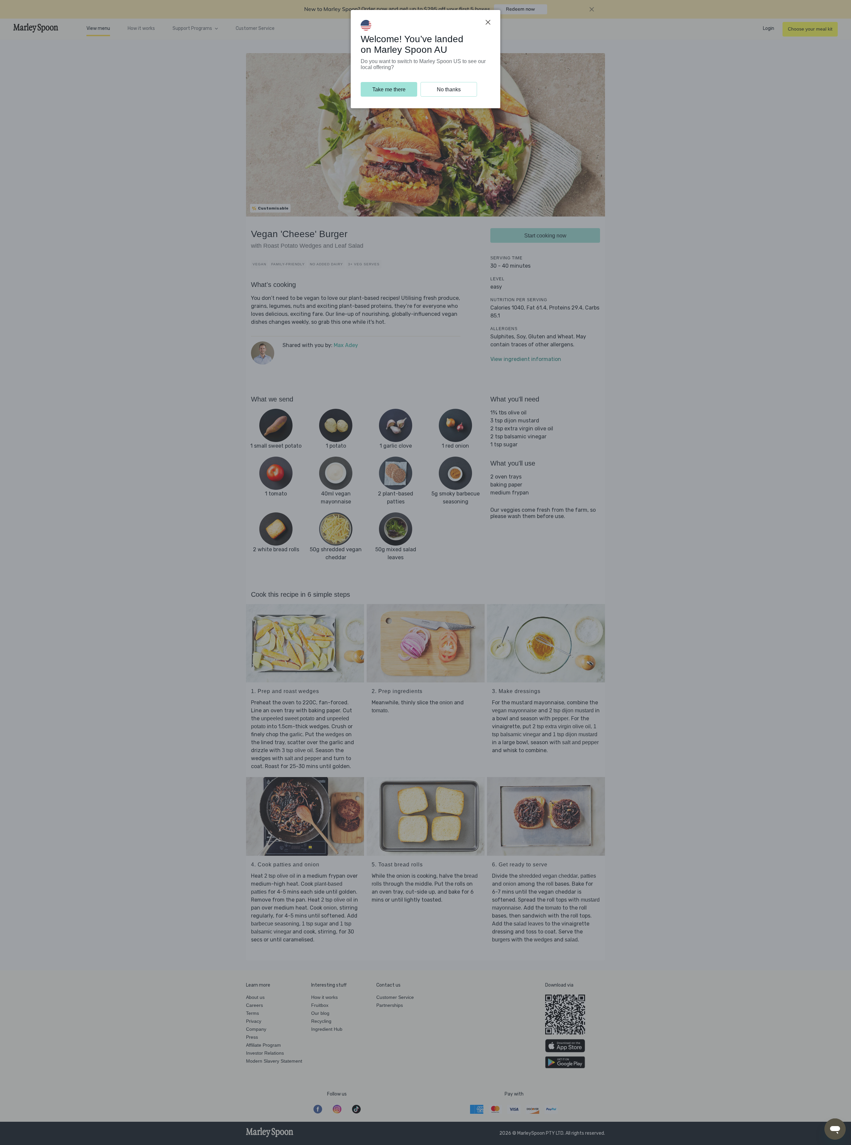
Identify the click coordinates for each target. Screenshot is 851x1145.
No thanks (449, 89)
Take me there (389, 89)
